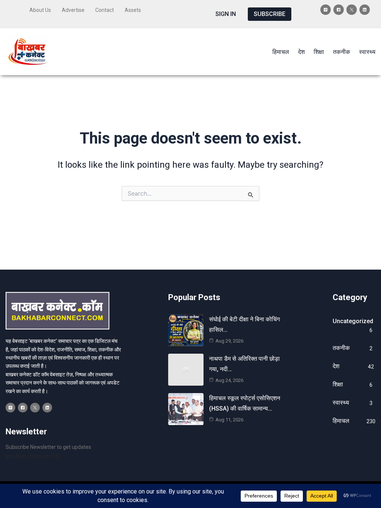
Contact (104, 10)
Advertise (73, 10)
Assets (133, 10)
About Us (40, 10)
